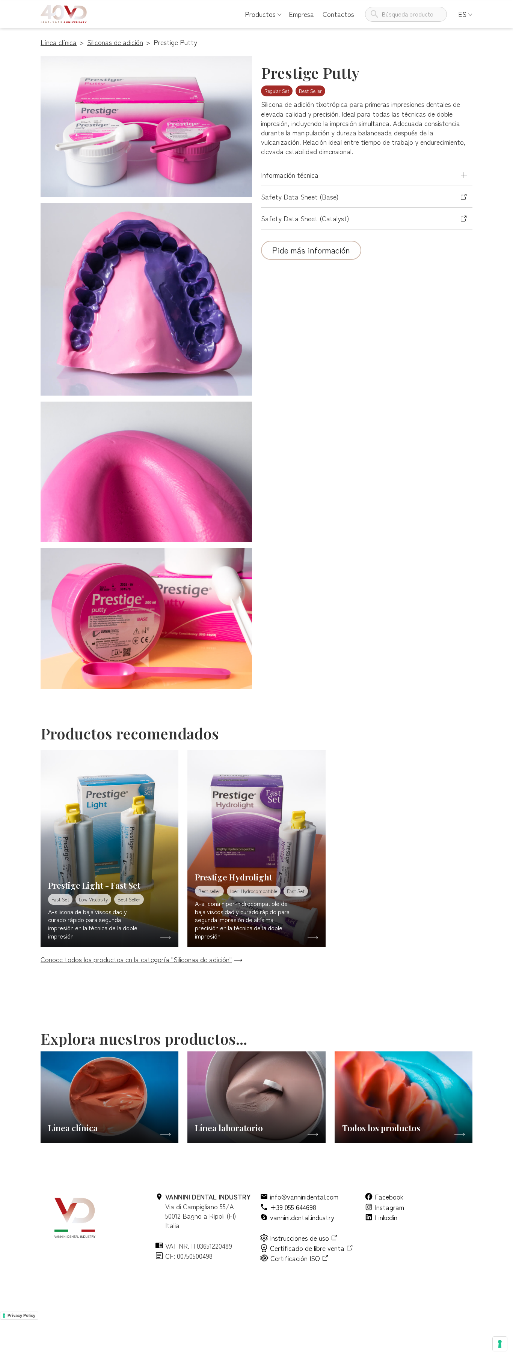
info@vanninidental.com (304, 1196)
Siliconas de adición (115, 42)
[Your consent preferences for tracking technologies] (500, 1344)
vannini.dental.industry (302, 1217)
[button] (260, 14)
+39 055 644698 (293, 1207)
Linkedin (386, 1217)
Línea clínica (59, 42)
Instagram (389, 1207)
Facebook (389, 1196)
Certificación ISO (295, 1258)
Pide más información (311, 250)
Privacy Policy (21, 1315)
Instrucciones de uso (299, 1238)
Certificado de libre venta (307, 1248)
